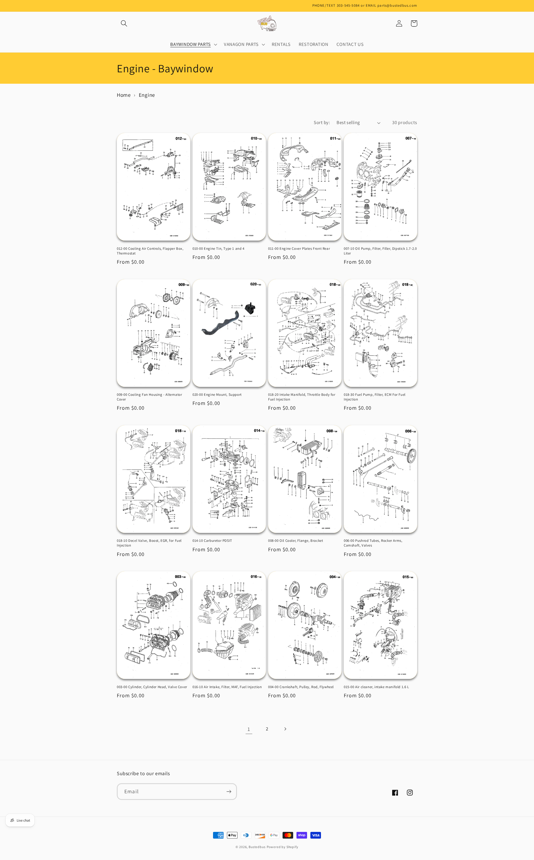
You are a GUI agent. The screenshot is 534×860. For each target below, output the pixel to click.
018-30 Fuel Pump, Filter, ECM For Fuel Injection (375, 397)
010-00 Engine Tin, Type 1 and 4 (218, 248)
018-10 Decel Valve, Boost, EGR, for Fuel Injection (149, 543)
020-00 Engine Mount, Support (217, 394)
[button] (124, 23)
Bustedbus (257, 847)
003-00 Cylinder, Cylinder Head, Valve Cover (152, 687)
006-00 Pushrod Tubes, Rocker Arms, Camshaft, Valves (373, 543)
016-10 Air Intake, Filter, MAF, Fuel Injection (227, 687)
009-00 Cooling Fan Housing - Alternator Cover (149, 397)
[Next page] (285, 729)
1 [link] (249, 729)
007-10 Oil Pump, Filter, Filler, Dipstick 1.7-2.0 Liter (380, 251)
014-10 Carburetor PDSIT (212, 540)
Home (124, 94)
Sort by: (322, 122)
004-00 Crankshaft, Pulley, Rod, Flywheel (301, 687)
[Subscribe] (228, 791)
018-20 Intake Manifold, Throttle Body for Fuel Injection (301, 397)
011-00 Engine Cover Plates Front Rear (299, 248)
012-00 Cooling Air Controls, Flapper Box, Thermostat (150, 251)
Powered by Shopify (282, 847)
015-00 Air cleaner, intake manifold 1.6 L (376, 687)
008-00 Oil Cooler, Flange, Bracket (295, 540)
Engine (147, 94)
